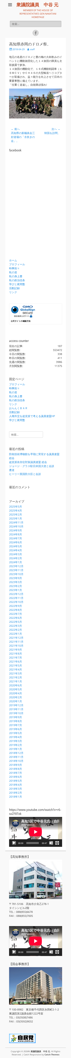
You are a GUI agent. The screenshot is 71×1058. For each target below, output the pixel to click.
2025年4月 (15, 510)
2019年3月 (15, 741)
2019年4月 (15, 737)
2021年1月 (15, 681)
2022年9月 (15, 606)
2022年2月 (15, 629)
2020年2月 (15, 697)
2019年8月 (15, 721)
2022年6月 (15, 618)
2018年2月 (15, 792)
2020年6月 (15, 685)
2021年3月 (15, 673)
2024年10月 (16, 526)
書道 (11, 470)
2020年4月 (15, 693)
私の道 (13, 272)
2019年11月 (16, 709)
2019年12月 (16, 705)
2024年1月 (15, 562)
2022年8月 (15, 610)
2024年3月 (15, 554)
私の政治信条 (17, 280)
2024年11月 (16, 522)
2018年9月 (15, 765)
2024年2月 (15, 558)
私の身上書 (15, 276)
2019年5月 (15, 733)
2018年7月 (15, 773)
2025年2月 (15, 514)
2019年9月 (15, 717)
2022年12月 (16, 594)
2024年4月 (15, 550)
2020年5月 (15, 689)
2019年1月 (15, 749)
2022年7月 (15, 614)
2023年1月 (15, 590)
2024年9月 (15, 530)
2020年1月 (15, 701)
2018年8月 (15, 769)
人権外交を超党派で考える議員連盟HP (32, 416)
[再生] (14, 843)
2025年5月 (15, 506)
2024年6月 (15, 542)
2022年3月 (15, 625)
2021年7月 (15, 657)
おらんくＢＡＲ (18, 408)
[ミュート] (51, 843)
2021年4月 (15, 669)
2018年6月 (15, 777)
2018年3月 (15, 788)
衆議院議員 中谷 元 (37, 4)
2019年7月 (15, 725)
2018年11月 (16, 757)
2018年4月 (15, 784)
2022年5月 (15, 622)
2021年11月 (16, 641)
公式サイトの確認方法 (21, 321)
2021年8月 (15, 653)
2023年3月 (15, 582)
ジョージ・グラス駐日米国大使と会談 (31, 466)
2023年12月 (16, 566)
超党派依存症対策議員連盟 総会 (28, 462)
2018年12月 (16, 753)
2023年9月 (15, 578)
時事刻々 (14, 268)
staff (32, 49)
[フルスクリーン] (57, 843)
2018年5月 (15, 780)
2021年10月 (16, 645)
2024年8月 (15, 534)
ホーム (13, 260)
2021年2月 (15, 677)
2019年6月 (15, 729)
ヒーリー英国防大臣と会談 (25, 474)
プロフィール (17, 264)
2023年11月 (16, 570)
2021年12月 (16, 637)
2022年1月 (15, 633)
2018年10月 (16, 761)
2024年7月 (15, 538)
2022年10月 (16, 602)
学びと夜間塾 (17, 284)
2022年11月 (16, 598)
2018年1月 (15, 796)
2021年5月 (15, 665)
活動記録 (14, 288)
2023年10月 (16, 574)
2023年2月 (15, 586)
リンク (13, 292)
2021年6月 (15, 661)
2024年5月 (15, 546)
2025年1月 (15, 518)
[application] (35, 832)
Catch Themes (51, 1054)
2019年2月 (15, 745)
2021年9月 (15, 649)
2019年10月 (16, 713)
